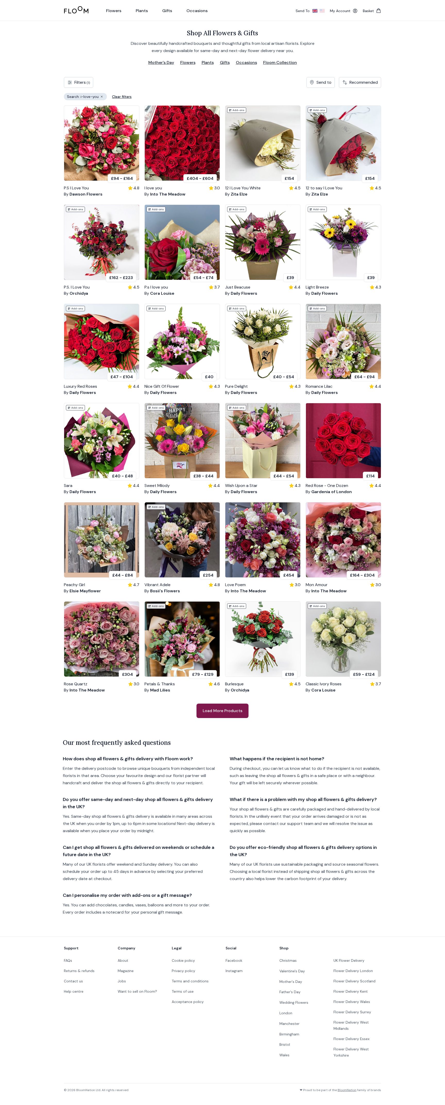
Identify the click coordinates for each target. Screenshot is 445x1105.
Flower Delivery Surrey (352, 1012)
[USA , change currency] (322, 10)
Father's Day (290, 992)
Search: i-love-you (87, 97)
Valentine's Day (292, 971)
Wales (284, 1055)
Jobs (122, 981)
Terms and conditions (190, 981)
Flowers (187, 62)
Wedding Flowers (293, 1002)
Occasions (246, 62)
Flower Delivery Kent (350, 991)
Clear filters (122, 96)
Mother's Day (161, 62)
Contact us (73, 981)
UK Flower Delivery (348, 960)
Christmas (288, 960)
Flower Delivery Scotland (354, 981)
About (123, 960)
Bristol (284, 1044)
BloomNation (347, 1090)
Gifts (225, 62)
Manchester (289, 1023)
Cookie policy (183, 960)
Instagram (234, 970)
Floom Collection (280, 62)
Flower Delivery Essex (351, 1038)
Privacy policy (183, 970)
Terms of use (183, 991)
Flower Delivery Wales (351, 1001)
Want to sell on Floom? (137, 991)
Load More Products (222, 710)
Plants (208, 62)
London (285, 1013)
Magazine (126, 970)
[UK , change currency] (315, 10)
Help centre (73, 991)
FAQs (68, 960)
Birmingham (289, 1034)
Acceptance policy (188, 1001)
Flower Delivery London (353, 970)
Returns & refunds (79, 970)
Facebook (234, 960)
